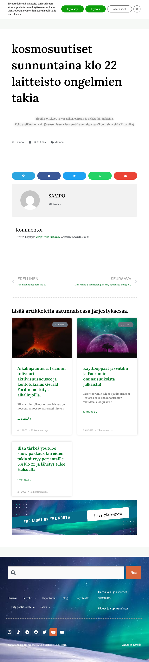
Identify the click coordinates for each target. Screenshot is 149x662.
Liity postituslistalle (23, 607)
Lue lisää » (24, 418)
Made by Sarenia (132, 644)
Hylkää (95, 9)
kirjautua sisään (48, 237)
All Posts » (55, 204)
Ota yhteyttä (81, 598)
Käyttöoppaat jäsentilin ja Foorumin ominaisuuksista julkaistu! (105, 376)
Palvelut (27, 598)
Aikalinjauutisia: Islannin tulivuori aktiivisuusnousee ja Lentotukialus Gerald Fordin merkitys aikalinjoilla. (41, 381)
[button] (23, 176)
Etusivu (12, 598)
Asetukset (104, 597)
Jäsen (44, 607)
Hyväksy (72, 9)
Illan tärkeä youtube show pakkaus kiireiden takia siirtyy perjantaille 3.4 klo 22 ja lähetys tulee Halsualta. (41, 458)
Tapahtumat (49, 598)
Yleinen (59, 142)
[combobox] (66, 572)
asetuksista (14, 14)
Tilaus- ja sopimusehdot (113, 608)
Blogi (65, 598)
